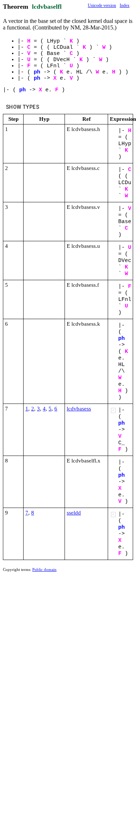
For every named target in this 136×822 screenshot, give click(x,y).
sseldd (74, 513)
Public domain (44, 569)
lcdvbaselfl (47, 6)
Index (124, 5)
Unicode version (102, 5)
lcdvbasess (79, 409)
